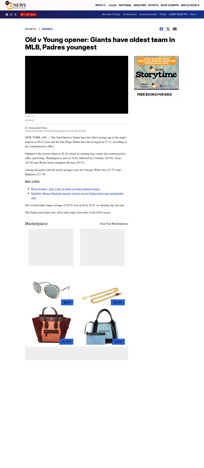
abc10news (8, 14)
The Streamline (130, 14)
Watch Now (189, 5)
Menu (99, 5)
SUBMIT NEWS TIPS (178, 14)
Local (113, 5)
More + (194, 14)
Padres (47, 29)
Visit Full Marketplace (114, 223)
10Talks (163, 14)
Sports (153, 5)
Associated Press (38, 127)
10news (16, 14)
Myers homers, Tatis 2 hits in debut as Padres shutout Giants (65, 189)
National (125, 5)
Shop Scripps (170, 5)
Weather (140, 5)
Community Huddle (148, 14)
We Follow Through (111, 14)
